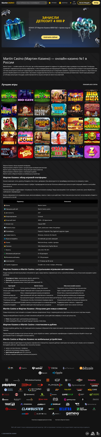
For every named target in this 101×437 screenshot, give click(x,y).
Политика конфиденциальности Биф (42, 420)
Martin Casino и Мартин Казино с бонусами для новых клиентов (23, 170)
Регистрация (84, 3)
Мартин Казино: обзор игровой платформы (16, 165)
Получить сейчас (50, 37)
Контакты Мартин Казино (62, 420)
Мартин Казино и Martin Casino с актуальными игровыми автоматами (25, 168)
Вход (96, 3)
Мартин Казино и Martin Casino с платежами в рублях (19, 172)
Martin (8, 2)
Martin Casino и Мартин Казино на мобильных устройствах (21, 174)
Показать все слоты (90, 84)
